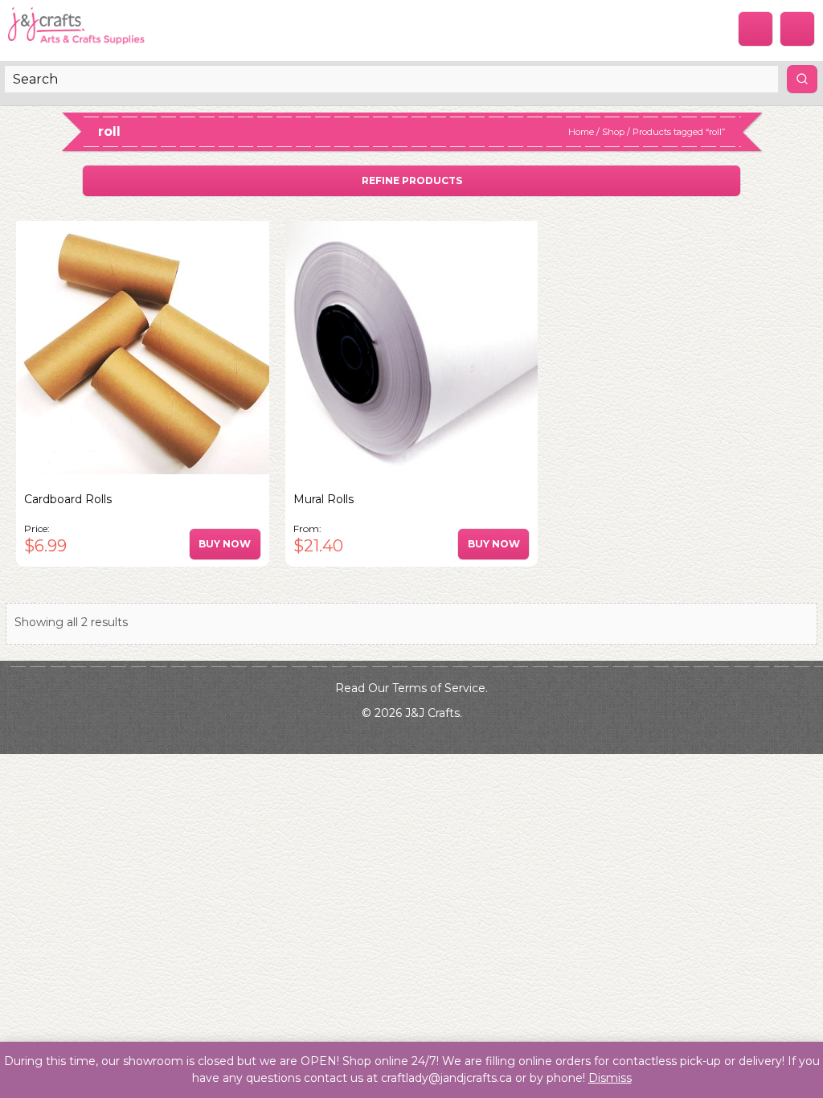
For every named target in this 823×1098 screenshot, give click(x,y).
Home (581, 131)
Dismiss (610, 1078)
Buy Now (225, 544)
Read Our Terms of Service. (411, 688)
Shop (613, 131)
